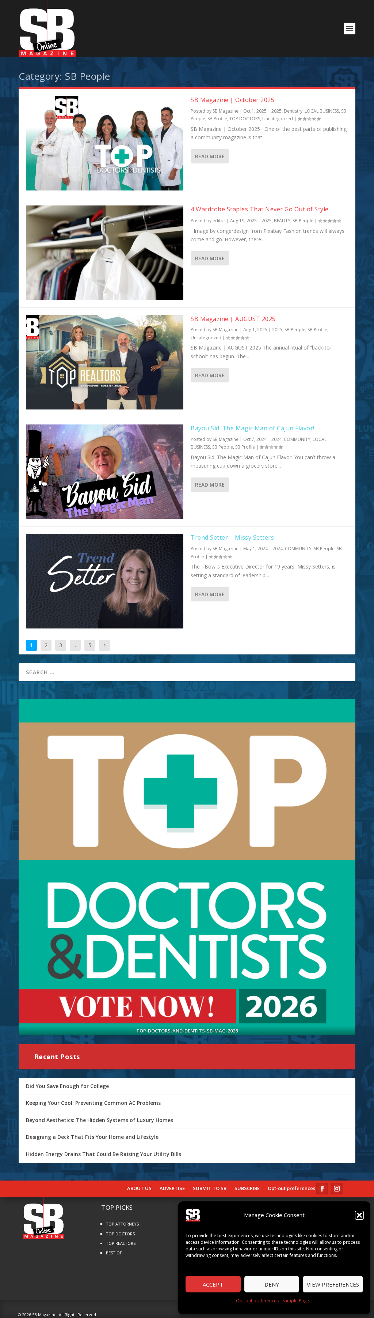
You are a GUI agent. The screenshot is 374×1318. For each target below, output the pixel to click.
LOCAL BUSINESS (322, 111)
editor (219, 221)
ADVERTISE (172, 1189)
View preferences (333, 1284)
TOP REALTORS (121, 1243)
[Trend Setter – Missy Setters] (104, 581)
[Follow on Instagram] (337, 1188)
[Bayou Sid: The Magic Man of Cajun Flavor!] (104, 471)
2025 (276, 111)
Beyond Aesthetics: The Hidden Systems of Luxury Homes (99, 1120)
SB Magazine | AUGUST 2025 (233, 319)
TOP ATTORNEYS (122, 1224)
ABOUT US (139, 1189)
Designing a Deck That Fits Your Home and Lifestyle (92, 1136)
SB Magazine (225, 111)
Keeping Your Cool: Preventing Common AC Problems (93, 1102)
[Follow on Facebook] (322, 1188)
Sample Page (295, 1301)
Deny (271, 1284)
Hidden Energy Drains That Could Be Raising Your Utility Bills (103, 1154)
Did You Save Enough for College (67, 1086)
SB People (303, 221)
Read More (210, 156)
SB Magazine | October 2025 (232, 100)
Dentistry (293, 111)
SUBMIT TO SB (209, 1189)
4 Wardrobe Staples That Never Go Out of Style (260, 209)
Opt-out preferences (257, 1301)
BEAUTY (282, 221)
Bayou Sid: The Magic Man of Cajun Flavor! (252, 428)
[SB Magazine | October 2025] (104, 143)
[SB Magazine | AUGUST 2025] (104, 362)
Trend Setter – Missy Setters (232, 537)
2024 (276, 439)
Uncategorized (277, 119)
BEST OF (114, 1252)
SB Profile (217, 119)
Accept (213, 1284)
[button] (359, 1215)
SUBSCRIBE (247, 1189)
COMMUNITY (297, 439)
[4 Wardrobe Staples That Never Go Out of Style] (104, 252)
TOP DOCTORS (244, 119)
